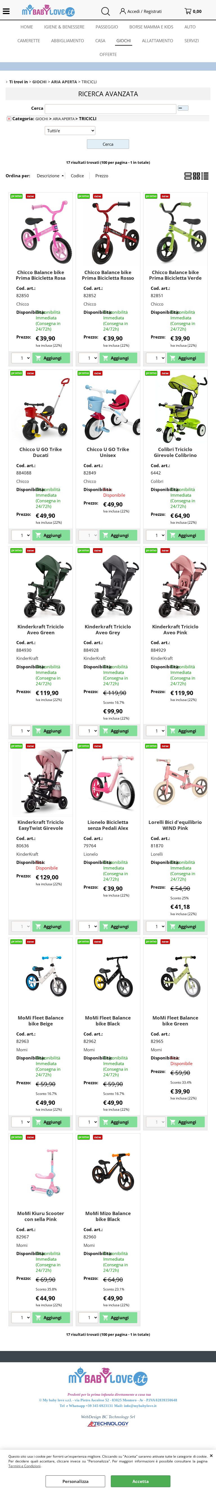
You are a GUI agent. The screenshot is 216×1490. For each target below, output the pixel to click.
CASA (100, 40)
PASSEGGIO (107, 27)
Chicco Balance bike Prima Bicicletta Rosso (108, 275)
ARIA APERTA (64, 118)
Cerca (37, 108)
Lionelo (91, 854)
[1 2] (156, 536)
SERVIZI (191, 40)
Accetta (140, 1481)
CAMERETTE (28, 40)
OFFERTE (108, 54)
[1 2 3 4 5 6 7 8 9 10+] (21, 731)
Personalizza (75, 1481)
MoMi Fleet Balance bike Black (108, 1020)
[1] (21, 359)
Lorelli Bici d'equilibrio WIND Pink (175, 825)
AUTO (190, 27)
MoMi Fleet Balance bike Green (175, 1020)
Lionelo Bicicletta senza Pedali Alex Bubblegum (107, 828)
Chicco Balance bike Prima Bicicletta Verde (175, 275)
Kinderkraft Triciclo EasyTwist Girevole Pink (40, 828)
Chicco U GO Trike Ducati (40, 452)
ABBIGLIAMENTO (67, 40)
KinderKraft (27, 658)
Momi (22, 1049)
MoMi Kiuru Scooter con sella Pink (40, 1216)
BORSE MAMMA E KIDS (151, 27)
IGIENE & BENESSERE (64, 27)
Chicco (22, 304)
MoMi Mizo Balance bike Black (108, 1216)
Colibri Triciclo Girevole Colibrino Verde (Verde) (175, 455)
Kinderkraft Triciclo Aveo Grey (108, 629)
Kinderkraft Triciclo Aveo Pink (175, 629)
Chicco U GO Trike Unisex (108, 452)
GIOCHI (123, 40)
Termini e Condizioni (24, 1466)
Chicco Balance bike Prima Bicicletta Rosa (41, 275)
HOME (27, 27)
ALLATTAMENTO (157, 40)
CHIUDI (211, 1455)
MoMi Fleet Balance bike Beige (41, 1020)
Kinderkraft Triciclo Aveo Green (40, 629)
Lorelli (157, 854)
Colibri (157, 481)
